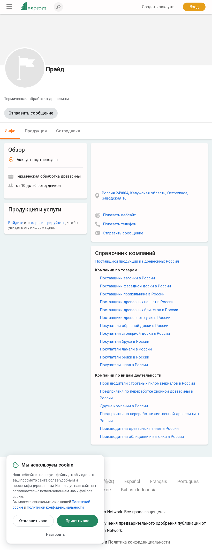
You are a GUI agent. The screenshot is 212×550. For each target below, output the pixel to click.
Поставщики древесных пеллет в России (136, 302)
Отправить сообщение (31, 113)
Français (158, 481)
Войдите (15, 223)
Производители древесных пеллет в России (139, 428)
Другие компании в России (124, 406)
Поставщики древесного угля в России (135, 317)
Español (132, 481)
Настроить (55, 534)
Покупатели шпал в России (124, 365)
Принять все (77, 520)
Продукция (36, 130)
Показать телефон (119, 224)
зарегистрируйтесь (48, 223)
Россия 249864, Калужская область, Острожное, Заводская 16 (145, 196)
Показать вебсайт (119, 215)
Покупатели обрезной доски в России (134, 325)
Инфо (10, 130)
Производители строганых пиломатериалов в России (147, 383)
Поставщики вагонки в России (127, 278)
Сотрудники (68, 130)
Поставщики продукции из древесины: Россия (137, 261)
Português (188, 481)
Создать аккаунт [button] (158, 6)
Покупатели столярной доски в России (135, 333)
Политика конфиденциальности (139, 542)
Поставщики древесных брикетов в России (139, 310)
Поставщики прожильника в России (132, 294)
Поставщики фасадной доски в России (135, 286)
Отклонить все (33, 520)
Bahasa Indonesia (138, 489)
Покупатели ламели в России (126, 349)
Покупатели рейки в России (124, 357)
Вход (194, 6)
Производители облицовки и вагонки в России (142, 436)
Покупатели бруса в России (124, 341)
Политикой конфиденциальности (55, 507)
